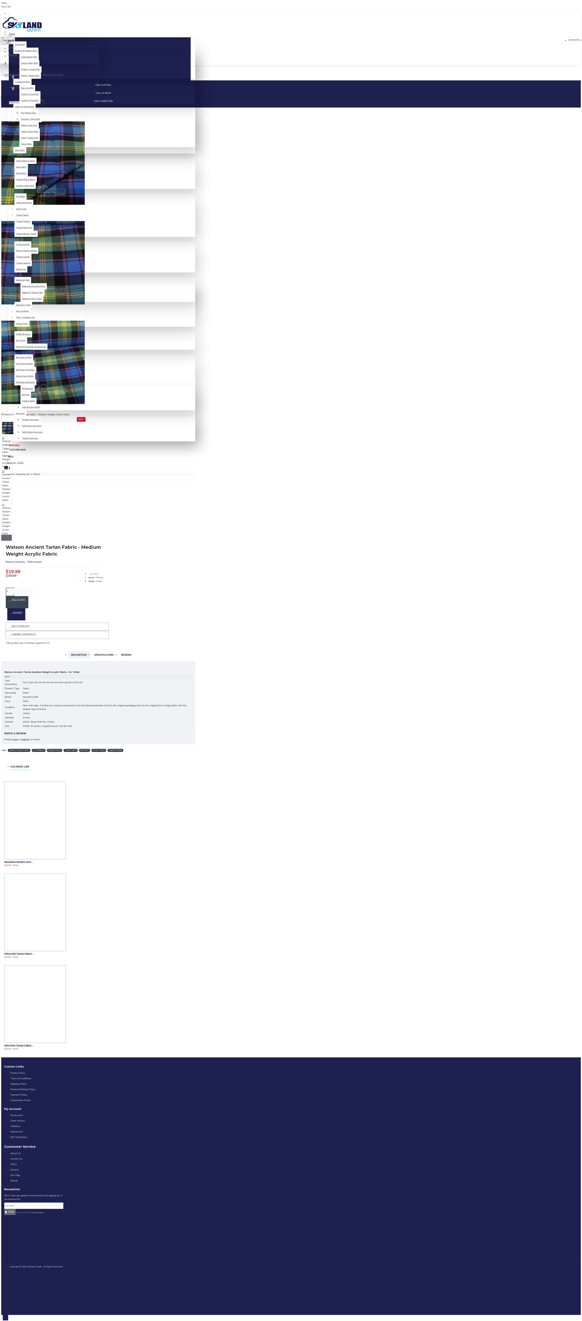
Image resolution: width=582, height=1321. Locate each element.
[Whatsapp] (14, 1250)
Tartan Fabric (71, 750)
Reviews (126, 654)
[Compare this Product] (16, 864)
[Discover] (12, 1306)
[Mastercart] (12, 1282)
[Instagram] (14, 1235)
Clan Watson (38, 750)
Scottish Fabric (54, 750)
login (15, 739)
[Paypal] (12, 1290)
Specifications (104, 654)
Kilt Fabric (84, 750)
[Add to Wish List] (5, 864)
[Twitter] (14, 1228)
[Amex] (12, 1298)
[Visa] (12, 1275)
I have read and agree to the (25, 1212)
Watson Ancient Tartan (19, 750)
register (25, 739)
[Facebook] (14, 1220)
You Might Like (19, 766)
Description (79, 654)
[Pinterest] (14, 1243)
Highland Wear (115, 750)
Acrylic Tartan (99, 750)
